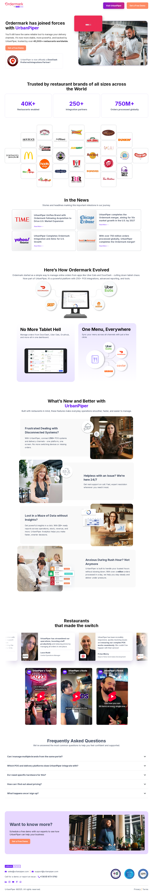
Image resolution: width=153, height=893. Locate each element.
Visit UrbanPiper (113, 5)
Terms (145, 889)
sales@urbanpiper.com (18, 871)
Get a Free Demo (137, 5)
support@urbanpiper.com (46, 871)
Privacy (137, 889)
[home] (14, 4)
